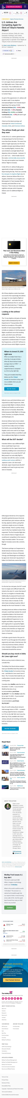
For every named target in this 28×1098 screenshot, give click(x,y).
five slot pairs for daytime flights (11, 174)
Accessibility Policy (6, 1085)
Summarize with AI (9, 54)
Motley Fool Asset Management (9, 1060)
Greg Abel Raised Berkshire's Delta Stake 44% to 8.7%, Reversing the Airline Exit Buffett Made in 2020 (17, 756)
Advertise (4, 1019)
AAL (15, 107)
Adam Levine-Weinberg (9, 45)
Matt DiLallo (20, 785)
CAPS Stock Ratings (6, 1046)
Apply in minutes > (14, 263)
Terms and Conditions (7, 1091)
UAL (11, 114)
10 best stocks (8, 671)
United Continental (15, 123)
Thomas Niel (20, 745)
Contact (4, 1017)
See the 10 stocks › (10, 728)
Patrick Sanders (21, 770)
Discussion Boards (6, 1048)
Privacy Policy (5, 1079)
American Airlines (19, 126)
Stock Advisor (5, 1028)
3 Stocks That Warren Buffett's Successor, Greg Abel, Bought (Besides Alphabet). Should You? (18, 774)
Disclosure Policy (6, 1082)
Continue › (10, 907)
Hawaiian (4, 126)
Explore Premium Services (16, 19)
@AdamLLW (18, 853)
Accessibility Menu (14, 1)
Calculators (4, 1051)
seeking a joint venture (8, 460)
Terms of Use (5, 1077)
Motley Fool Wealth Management (9, 1062)
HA (9, 112)
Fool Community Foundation (8, 1066)
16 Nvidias (14, 884)
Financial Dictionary (6, 1053)
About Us (4, 1008)
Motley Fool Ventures (7, 1064)
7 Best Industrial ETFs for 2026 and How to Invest (17, 788)
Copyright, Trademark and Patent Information (12, 1088)
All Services (4, 1026)
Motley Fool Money (6, 1039)
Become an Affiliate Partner (8, 1068)
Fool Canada (16, 1028)
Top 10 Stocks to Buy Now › (14, 6)
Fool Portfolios (5, 1035)
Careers (4, 1010)
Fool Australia (16, 1026)
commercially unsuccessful (16, 158)
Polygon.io (19, 1002)
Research (4, 1013)
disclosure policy (18, 866)
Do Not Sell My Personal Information (10, 1094)
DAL (9, 110)
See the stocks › (11, 389)
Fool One (4, 1037)
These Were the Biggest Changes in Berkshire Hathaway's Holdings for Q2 (18, 782)
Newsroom (4, 1015)
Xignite (13, 1002)
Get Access (5, 933)
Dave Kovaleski (21, 752)
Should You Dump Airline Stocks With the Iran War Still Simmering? (18, 749)
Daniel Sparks (20, 760)
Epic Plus (4, 1033)
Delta (9, 126)
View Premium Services (12, 980)
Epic (3, 1030)
